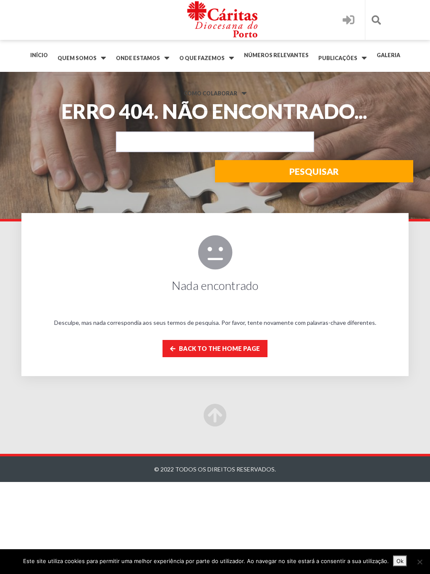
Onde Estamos (138, 58)
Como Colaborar (210, 93)
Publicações (337, 58)
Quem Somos (77, 58)
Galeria (388, 55)
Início (39, 55)
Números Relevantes (276, 55)
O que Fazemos (202, 58)
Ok (400, 561)
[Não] (419, 562)
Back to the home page (219, 348)
